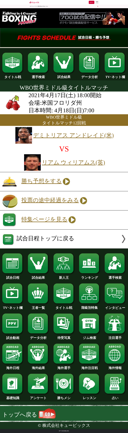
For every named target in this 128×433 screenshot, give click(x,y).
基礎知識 (12, 398)
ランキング (89, 277)
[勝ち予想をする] (54, 189)
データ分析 (89, 77)
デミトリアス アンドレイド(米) (73, 135)
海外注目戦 (89, 368)
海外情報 (115, 368)
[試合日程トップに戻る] (64, 246)
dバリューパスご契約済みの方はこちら (39, 6)
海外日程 (12, 368)
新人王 (64, 277)
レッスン (89, 398)
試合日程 (12, 277)
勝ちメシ (64, 398)
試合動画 (12, 338)
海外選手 (64, 368)
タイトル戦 (12, 77)
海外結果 (38, 368)
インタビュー (115, 308)
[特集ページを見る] (64, 227)
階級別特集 (89, 307)
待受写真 (64, 338)
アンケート (38, 398)
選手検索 (38, 77)
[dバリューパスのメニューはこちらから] (96, 2)
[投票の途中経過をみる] (64, 208)
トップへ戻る (20, 414)
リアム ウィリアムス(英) (73, 162)
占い (115, 398)
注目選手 (115, 338)
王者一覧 (38, 308)
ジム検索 (89, 338)
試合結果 (64, 77)
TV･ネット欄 (115, 77)
